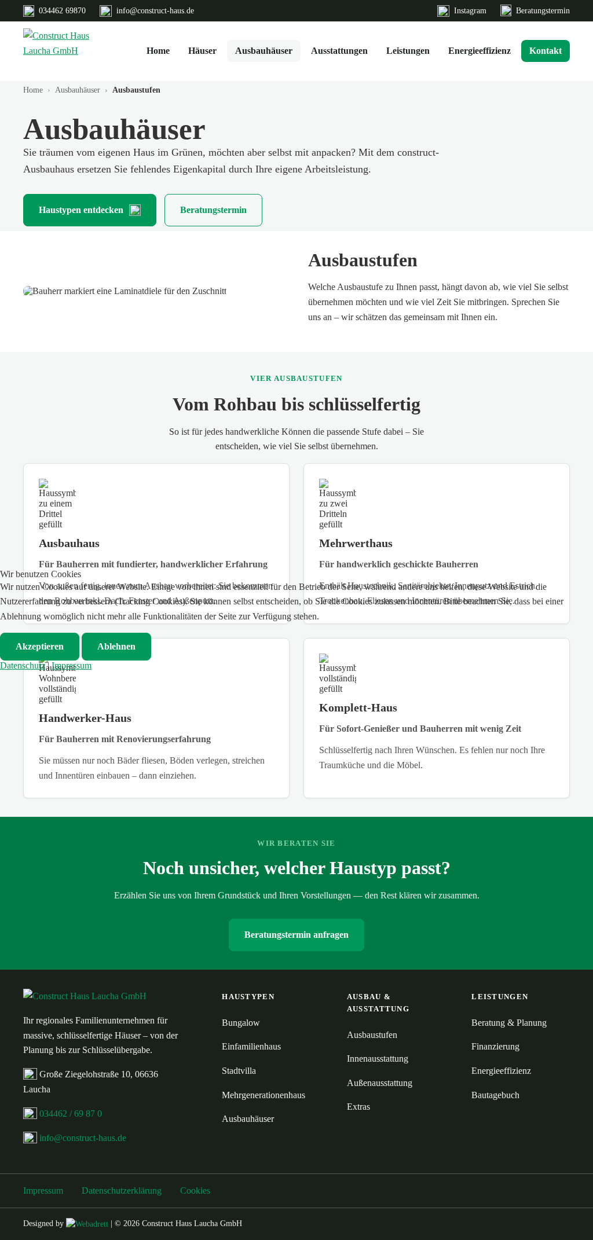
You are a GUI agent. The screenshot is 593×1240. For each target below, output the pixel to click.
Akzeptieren (40, 646)
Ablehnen (116, 646)
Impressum (71, 665)
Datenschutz (22, 665)
